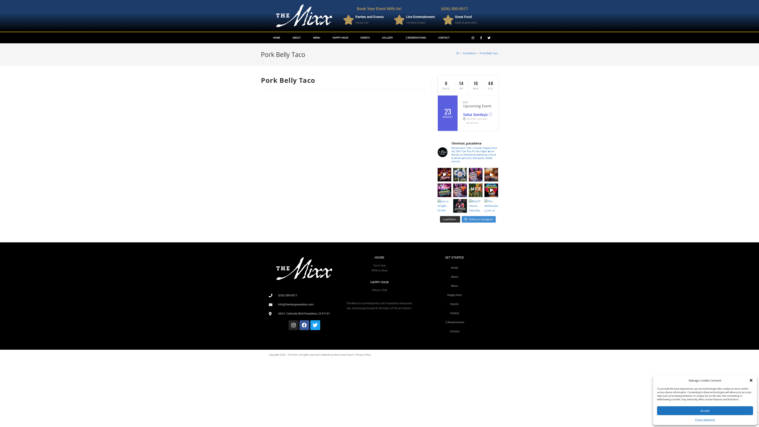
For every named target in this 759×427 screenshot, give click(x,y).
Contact (444, 37)
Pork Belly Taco (489, 53)
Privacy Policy (363, 354)
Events (365, 37)
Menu (316, 37)
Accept (705, 411)
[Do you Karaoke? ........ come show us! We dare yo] (444, 190)
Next (466, 102)
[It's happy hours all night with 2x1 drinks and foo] (460, 190)
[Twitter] (489, 38)
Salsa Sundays (476, 114)
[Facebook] (304, 325)
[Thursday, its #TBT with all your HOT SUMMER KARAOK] (491, 190)
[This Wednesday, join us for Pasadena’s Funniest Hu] (491, 206)
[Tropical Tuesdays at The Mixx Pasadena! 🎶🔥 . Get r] (444, 174)
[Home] (457, 53)
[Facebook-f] (481, 38)
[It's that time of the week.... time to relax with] (475, 174)
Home (276, 37)
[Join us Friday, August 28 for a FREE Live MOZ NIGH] (475, 190)
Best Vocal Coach (344, 354)
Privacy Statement (705, 419)
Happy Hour (340, 37)
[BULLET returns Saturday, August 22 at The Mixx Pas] (460, 174)
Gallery (387, 37)
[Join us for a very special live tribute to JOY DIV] (460, 206)
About (296, 37)
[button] (751, 380)
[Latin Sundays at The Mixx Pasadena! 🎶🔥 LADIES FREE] (491, 174)
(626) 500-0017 (454, 8)
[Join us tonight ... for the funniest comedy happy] (444, 206)
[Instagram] (473, 38)
